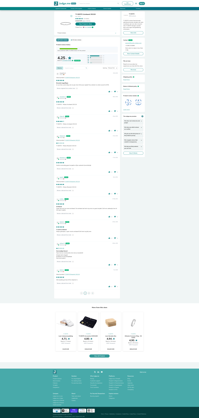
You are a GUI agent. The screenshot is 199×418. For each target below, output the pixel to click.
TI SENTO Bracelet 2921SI (72, 77)
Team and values (76, 396)
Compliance (118, 414)
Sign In (142, 3)
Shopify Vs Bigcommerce (116, 381)
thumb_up (109, 91)
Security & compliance (96, 383)
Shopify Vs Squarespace (115, 385)
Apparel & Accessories (60, 8)
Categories (112, 398)
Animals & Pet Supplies (76, 8)
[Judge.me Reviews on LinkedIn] (98, 372)
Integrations (56, 387)
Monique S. (63, 157)
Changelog (130, 389)
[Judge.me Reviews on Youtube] (102, 372)
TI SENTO (89, 27)
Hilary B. (62, 116)
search (118, 3)
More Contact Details (133, 54)
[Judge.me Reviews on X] (95, 372)
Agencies (130, 383)
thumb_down (115, 91)
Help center (130, 385)
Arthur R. (62, 243)
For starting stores (76, 381)
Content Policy (125, 414)
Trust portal (93, 385)
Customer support (95, 381)
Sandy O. (62, 222)
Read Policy (126, 80)
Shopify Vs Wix (113, 389)
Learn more (126, 109)
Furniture (138, 8)
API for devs (130, 387)
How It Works (133, 153)
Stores (110, 396)
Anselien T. (63, 97)
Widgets (55, 385)
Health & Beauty (92, 8)
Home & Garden (107, 8)
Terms (102, 414)
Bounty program (94, 396)
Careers (74, 400)
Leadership (75, 398)
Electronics (122, 8)
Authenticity (112, 414)
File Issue (133, 70)
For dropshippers (76, 378)
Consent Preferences (141, 414)
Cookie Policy (133, 414)
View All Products (99, 356)
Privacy (106, 414)
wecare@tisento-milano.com (133, 43)
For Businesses (127, 3)
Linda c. (62, 199)
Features (55, 383)
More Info (133, 33)
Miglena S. (63, 136)
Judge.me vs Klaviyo (58, 402)
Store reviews (56, 381)
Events (129, 381)
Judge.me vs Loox (58, 396)
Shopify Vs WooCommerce (116, 383)
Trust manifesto (94, 387)
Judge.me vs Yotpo (58, 398)
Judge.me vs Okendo (58, 400)
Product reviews (57, 378)
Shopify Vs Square (114, 387)
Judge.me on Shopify (114, 378)
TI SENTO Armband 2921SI (85, 14)
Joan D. (62, 177)
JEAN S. (62, 270)
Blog (128, 378)
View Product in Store (85, 24)
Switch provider (57, 405)
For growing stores (77, 383)
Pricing (92, 378)
